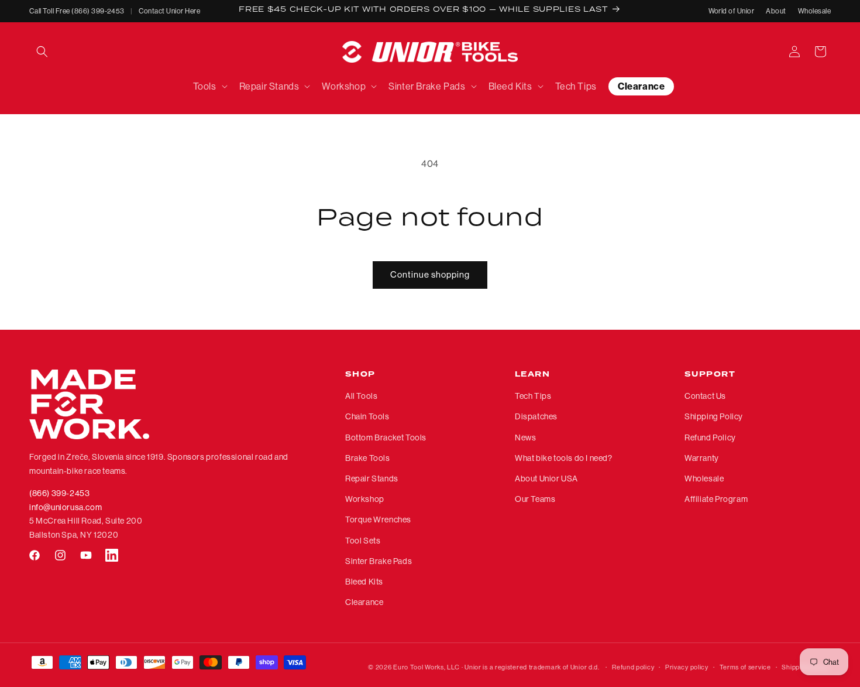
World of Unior (731, 10)
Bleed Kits (364, 581)
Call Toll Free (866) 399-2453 (77, 10)
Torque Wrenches (378, 520)
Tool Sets (362, 540)
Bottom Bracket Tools (385, 437)
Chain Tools (367, 417)
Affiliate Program (716, 499)
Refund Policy (710, 437)
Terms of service (745, 666)
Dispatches (536, 417)
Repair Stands (371, 478)
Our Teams (535, 499)
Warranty (701, 458)
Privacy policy (686, 666)
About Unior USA (546, 478)
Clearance (364, 602)
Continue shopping (430, 274)
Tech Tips (533, 396)
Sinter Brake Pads (378, 561)
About (776, 10)
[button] (42, 51)
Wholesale (814, 10)
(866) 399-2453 (59, 493)
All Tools (361, 396)
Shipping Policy (713, 417)
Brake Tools (367, 458)
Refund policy (633, 666)
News (525, 437)
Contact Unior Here (170, 10)
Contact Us (705, 396)
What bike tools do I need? (564, 458)
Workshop (364, 499)
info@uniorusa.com (65, 507)
